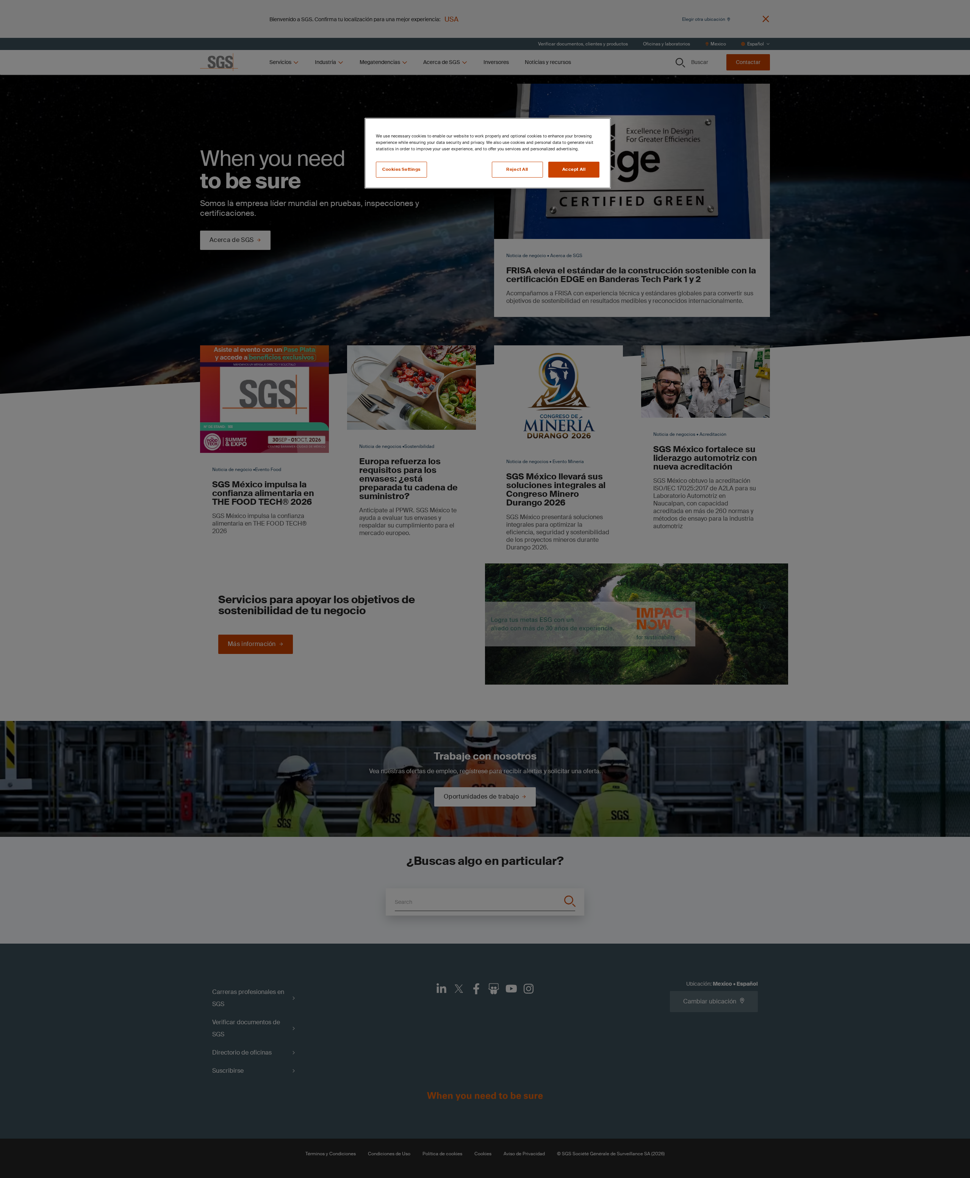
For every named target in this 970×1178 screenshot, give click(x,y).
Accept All (574, 169)
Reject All (517, 169)
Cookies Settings (401, 169)
